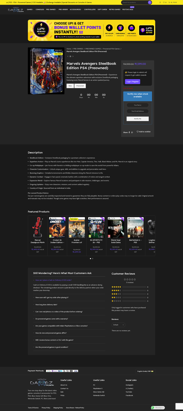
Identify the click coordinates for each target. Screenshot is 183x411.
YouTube (129, 392)
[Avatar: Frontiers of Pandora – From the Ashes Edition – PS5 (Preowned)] (77, 227)
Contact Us (64, 388)
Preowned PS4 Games (111, 49)
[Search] (150, 2)
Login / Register (133, 82)
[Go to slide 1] (90, 258)
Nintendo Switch (99, 395)
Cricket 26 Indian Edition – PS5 (57, 242)
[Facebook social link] (129, 132)
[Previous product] (68, 56)
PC (94, 385)
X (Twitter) (129, 388)
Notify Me (137, 119)
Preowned (80, 86)
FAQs (62, 395)
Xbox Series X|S (98, 392)
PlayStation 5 (97, 388)
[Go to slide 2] (92, 258)
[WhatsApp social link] (132, 132)
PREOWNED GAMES (93, 49)
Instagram (129, 385)
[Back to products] (70, 56)
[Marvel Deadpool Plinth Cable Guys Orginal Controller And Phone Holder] (38, 227)
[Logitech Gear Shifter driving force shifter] (155, 227)
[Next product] (73, 56)
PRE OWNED (78, 49)
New (70, 86)
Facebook (129, 395)
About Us (63, 385)
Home (69, 49)
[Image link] (41, 382)
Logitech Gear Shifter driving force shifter (155, 242)
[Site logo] (15, 9)
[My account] (160, 2)
